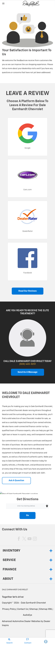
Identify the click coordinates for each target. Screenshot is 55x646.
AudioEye (27, 615)
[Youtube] (30, 539)
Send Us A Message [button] (27, 372)
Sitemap (33, 609)
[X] (24, 539)
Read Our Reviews (27, 291)
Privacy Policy (9, 609)
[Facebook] (19, 539)
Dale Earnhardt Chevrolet (33, 603)
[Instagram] (35, 539)
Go (27, 515)
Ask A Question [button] (16, 481)
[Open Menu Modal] (3, 3)
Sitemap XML (45, 609)
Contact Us (22, 609)
